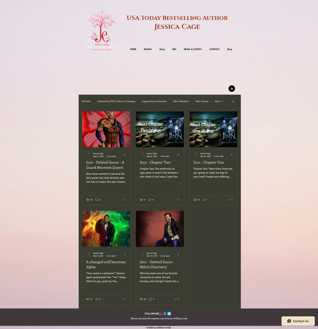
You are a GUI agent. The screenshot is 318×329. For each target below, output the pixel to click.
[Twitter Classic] (169, 313)
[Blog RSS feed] (232, 88)
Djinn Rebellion (181, 101)
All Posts (86, 101)
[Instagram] (160, 313)
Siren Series (202, 101)
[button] (232, 31)
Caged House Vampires (154, 101)
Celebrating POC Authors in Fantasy (116, 101)
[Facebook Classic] (165, 313)
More (217, 101)
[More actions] (126, 155)
